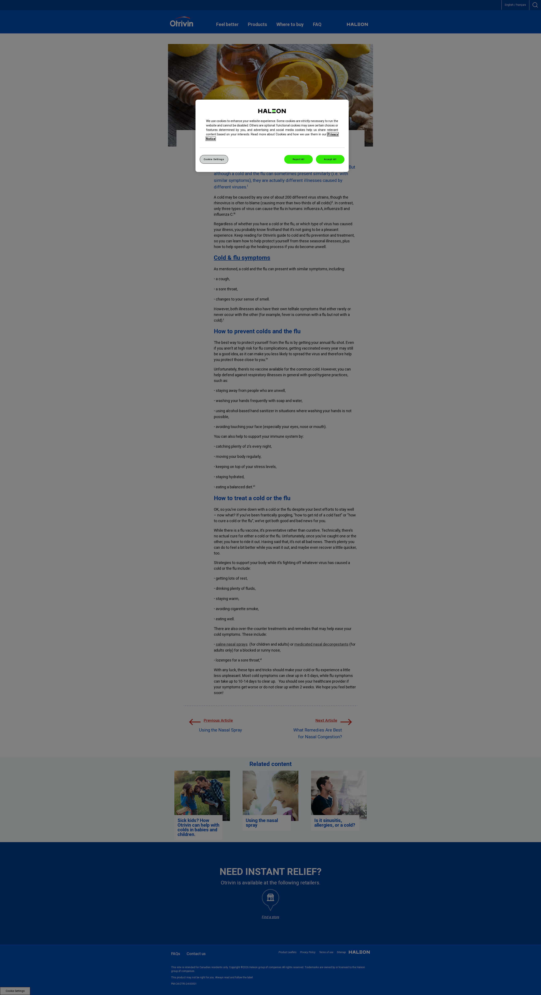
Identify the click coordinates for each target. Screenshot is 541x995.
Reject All (299, 159)
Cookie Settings (214, 159)
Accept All (330, 159)
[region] (272, 136)
